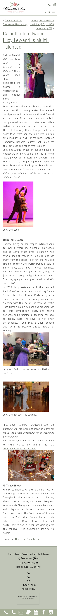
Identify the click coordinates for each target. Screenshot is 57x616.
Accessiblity (28, 588)
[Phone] (6, 613)
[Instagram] (50, 613)
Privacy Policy (28, 585)
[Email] (21, 613)
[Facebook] (43, 613)
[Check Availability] (35, 613)
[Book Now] (28, 613)
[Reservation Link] (55, 5)
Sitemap (11, 554)
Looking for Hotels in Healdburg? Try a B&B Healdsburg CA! (42, 24)
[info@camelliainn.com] (28, 581)
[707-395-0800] (28, 577)
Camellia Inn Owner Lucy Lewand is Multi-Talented (26, 40)
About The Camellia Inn (27, 539)
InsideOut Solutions (40, 554)
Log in (18, 554)
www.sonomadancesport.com (19, 448)
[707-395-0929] (49, 5)
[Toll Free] (13, 613)
